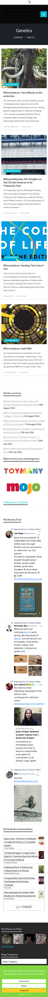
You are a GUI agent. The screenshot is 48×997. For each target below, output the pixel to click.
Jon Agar (8, 887)
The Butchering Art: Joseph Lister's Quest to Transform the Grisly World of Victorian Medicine (21, 856)
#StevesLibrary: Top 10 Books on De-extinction (23, 94)
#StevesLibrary (12, 84)
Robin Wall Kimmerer (12, 873)
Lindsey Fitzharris (11, 862)
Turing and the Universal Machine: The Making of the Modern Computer (19, 881)
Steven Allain (26, 127)
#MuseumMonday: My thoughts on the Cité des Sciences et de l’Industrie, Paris (22, 182)
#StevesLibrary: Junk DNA (17, 348)
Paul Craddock (10, 848)
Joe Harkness (10, 898)
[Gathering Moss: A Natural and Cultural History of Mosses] (41, 869)
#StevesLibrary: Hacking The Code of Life (23, 267)
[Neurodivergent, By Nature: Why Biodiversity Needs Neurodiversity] (41, 894)
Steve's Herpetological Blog (20, 8)
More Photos (7, 946)
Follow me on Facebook (15, 502)
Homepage (18, 37)
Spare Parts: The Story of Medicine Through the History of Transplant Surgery (20, 842)
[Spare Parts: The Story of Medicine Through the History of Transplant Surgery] (41, 840)
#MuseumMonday (13, 171)
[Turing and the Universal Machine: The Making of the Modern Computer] (41, 880)
